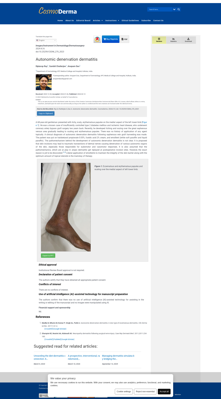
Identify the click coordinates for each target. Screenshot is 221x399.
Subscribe (146, 20)
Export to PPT (48, 256)
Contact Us (158, 20)
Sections (159, 41)
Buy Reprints (112, 39)
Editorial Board (83, 20)
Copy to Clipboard (46, 113)
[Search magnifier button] (178, 9)
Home (60, 20)
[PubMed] (57, 339)
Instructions (111, 20)
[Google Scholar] (59, 329)
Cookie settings (124, 391)
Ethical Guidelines (130, 20)
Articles (96, 20)
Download (188, 41)
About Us (69, 20)
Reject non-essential (145, 391)
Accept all (164, 391)
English (41, 40)
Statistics (173, 41)
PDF (126, 39)
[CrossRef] (49, 329)
